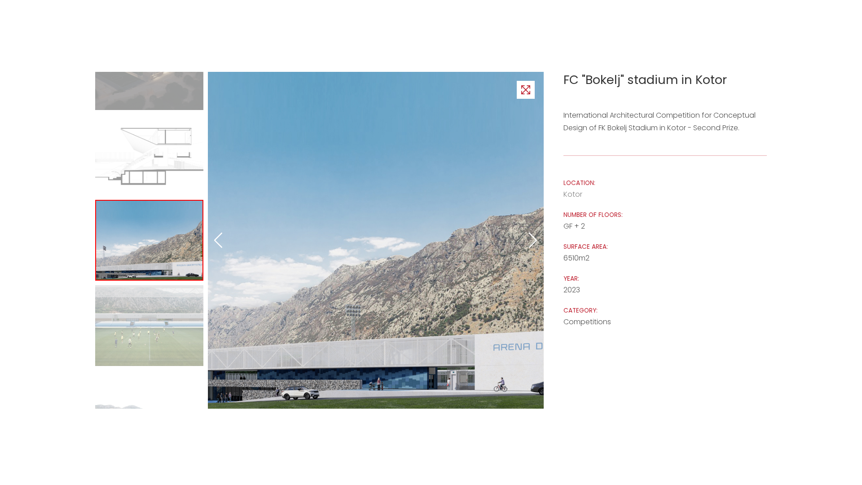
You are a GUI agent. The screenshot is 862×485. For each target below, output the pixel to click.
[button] (533, 240)
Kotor (572, 194)
